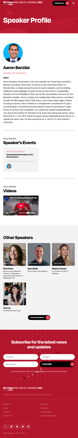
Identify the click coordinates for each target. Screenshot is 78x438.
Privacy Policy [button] (40, 371)
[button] (22, 3)
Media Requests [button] (8, 433)
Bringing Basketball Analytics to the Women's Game (19, 155)
